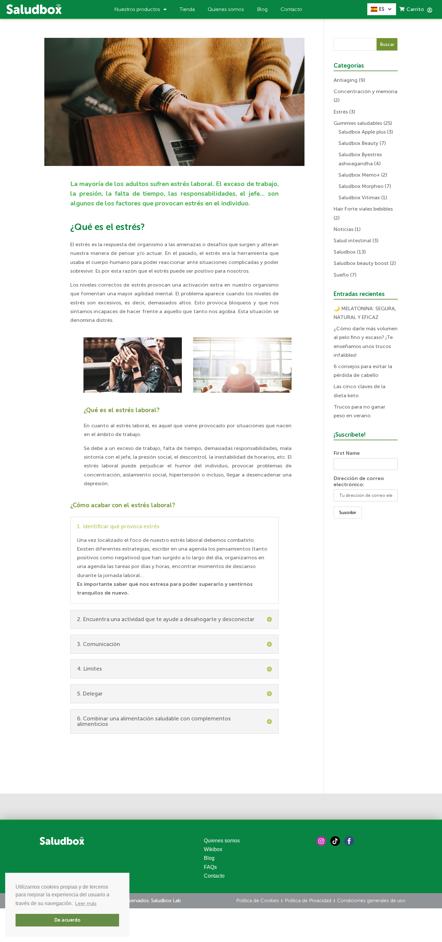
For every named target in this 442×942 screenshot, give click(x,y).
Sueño (341, 275)
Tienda (187, 9)
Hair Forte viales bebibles (363, 209)
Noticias (343, 229)
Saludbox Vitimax (359, 197)
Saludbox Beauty (358, 143)
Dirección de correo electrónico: (359, 481)
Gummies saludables (358, 123)
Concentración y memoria (365, 91)
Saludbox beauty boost (361, 263)
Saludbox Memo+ (359, 175)
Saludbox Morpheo (360, 186)
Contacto (291, 9)
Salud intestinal (352, 240)
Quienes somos (226, 9)
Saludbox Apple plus (362, 132)
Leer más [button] (85, 903)
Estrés (341, 112)
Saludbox (345, 252)
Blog (262, 9)
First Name (347, 453)
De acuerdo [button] (67, 920)
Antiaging (346, 80)
